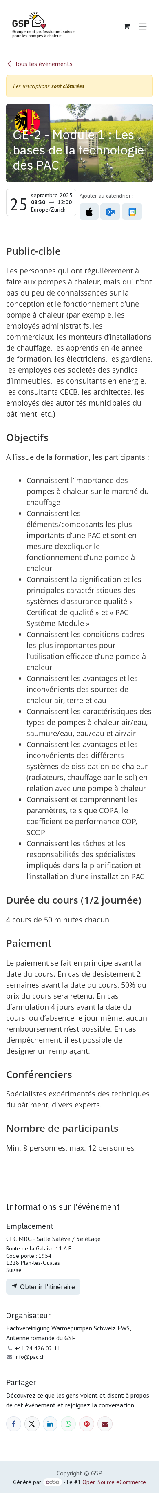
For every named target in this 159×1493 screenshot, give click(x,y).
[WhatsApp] (68, 1423)
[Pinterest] (86, 1423)
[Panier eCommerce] (126, 26)
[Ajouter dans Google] (132, 211)
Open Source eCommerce (114, 1482)
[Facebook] (13, 1423)
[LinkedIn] (50, 1423)
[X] (32, 1423)
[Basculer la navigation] (143, 26)
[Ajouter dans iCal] (89, 211)
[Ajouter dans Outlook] (110, 211)
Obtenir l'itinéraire (46, 1287)
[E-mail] (105, 1423)
